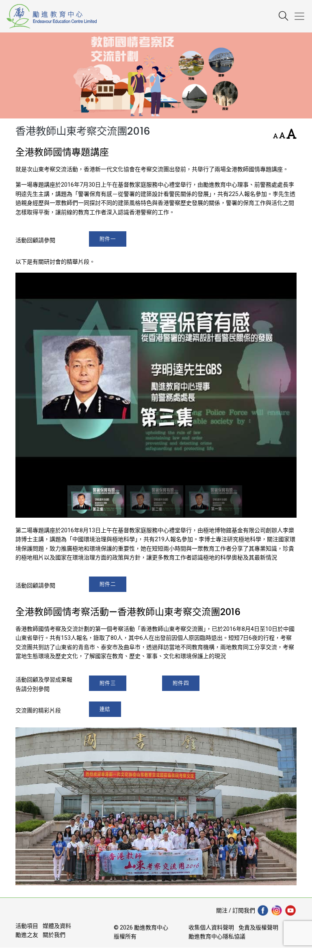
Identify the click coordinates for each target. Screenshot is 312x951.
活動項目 (26, 926)
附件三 (108, 683)
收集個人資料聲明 (211, 927)
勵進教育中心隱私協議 (216, 936)
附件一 (108, 239)
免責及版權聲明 (258, 927)
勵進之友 (26, 935)
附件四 (181, 683)
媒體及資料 (57, 926)
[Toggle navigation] (302, 16)
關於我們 (54, 935)
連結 (105, 709)
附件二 (108, 584)
